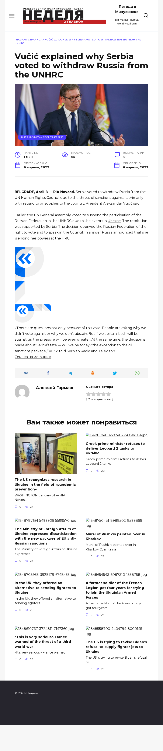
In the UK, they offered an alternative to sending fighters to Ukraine (45, 588)
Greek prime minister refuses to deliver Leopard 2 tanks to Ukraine (115, 448)
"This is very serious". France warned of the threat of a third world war (43, 642)
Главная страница (28, 39)
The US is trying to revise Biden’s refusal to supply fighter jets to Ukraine (116, 647)
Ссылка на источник (33, 357)
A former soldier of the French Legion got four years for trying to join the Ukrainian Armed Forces (115, 590)
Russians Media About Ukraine (42, 137)
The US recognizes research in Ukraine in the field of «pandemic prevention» (45, 484)
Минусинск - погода (127, 19)
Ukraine (114, 221)
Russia (107, 232)
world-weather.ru (127, 23)
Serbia (51, 227)
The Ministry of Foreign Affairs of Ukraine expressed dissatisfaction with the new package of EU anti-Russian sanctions (46, 536)
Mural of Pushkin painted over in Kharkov (115, 536)
